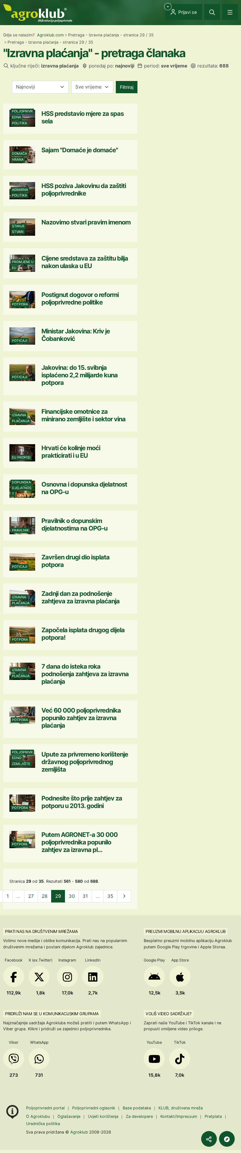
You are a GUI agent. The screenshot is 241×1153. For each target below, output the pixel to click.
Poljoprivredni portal (46, 1108)
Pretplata (213, 1116)
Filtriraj (126, 87)
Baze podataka (137, 1108)
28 (44, 896)
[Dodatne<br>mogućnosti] (227, 1139)
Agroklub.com (50, 35)
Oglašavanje (68, 1116)
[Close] (212, 12)
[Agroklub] (37, 13)
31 (85, 896)
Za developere (139, 1116)
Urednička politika (43, 1123)
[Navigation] (230, 12)
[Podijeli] (209, 1139)
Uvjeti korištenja (103, 1116)
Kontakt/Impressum (178, 1116)
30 (72, 896)
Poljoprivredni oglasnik (94, 1108)
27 (31, 896)
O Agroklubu (38, 1116)
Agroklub (79, 1131)
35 (110, 896)
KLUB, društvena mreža (180, 1108)
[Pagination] (124, 896)
